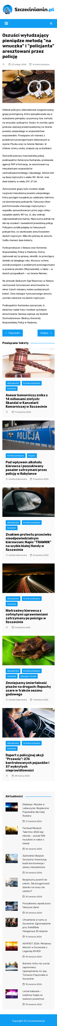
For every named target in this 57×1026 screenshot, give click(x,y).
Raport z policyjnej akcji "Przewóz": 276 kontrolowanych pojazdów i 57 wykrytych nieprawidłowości (27, 762)
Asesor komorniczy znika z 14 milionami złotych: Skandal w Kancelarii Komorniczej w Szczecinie (27, 400)
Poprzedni (14, 333)
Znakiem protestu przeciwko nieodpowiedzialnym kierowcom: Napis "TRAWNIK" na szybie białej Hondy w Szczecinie (28, 542)
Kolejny (44, 333)
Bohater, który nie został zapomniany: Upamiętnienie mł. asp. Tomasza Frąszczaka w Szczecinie (36, 971)
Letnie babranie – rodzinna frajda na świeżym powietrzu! (33, 995)
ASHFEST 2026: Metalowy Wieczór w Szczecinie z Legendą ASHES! (36, 947)
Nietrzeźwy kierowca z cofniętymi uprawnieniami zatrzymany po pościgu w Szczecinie (27, 616)
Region (31, 455)
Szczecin (11, 388)
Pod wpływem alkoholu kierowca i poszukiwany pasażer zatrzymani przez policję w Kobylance (26, 468)
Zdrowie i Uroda (28, 676)
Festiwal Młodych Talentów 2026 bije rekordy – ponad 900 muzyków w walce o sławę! (33, 836)
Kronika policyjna (41, 64)
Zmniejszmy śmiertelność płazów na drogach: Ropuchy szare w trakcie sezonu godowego (28, 688)
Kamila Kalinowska (18, 479)
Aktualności (13, 383)
